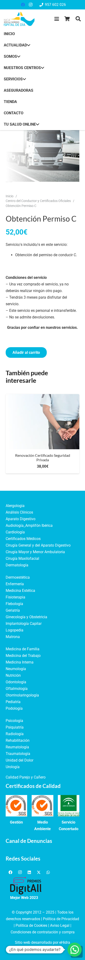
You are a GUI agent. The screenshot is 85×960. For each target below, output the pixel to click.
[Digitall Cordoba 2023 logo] (25, 885)
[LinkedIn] (29, 872)
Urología (13, 767)
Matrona (13, 637)
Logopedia (14, 630)
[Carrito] (67, 18)
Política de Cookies (31, 925)
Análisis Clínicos (19, 512)
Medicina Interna (20, 662)
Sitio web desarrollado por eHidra (42, 942)
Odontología (16, 682)
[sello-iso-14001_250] (42, 805)
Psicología (14, 720)
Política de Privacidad (61, 919)
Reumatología (17, 747)
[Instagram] (30, 4)
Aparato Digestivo (20, 519)
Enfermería (15, 584)
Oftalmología (17, 688)
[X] (38, 872)
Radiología (15, 734)
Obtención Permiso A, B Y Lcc (53, 457)
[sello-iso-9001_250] (16, 805)
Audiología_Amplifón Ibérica (29, 525)
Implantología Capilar (24, 623)
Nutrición (13, 675)
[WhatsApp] (48, 872)
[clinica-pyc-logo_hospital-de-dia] (19, 19)
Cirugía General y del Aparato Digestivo (38, 545)
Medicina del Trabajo (23, 655)
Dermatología (17, 565)
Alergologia (15, 505)
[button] (56, 18)
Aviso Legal (59, 925)
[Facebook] (23, 4)
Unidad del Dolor (19, 760)
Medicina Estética (20, 590)
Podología (14, 708)
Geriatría (13, 610)
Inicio (9, 196)
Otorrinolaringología (22, 695)
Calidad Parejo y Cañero (26, 777)
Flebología (14, 604)
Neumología (16, 669)
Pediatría (13, 702)
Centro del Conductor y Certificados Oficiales (38, 201)
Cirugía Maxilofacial (22, 558)
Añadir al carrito (26, 352)
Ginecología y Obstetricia (26, 617)
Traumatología (18, 753)
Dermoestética (18, 577)
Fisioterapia (15, 597)
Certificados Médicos (23, 538)
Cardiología (15, 532)
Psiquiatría (15, 727)
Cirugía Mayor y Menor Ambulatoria (35, 552)
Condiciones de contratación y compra (43, 932)
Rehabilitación (18, 740)
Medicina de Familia (22, 649)
